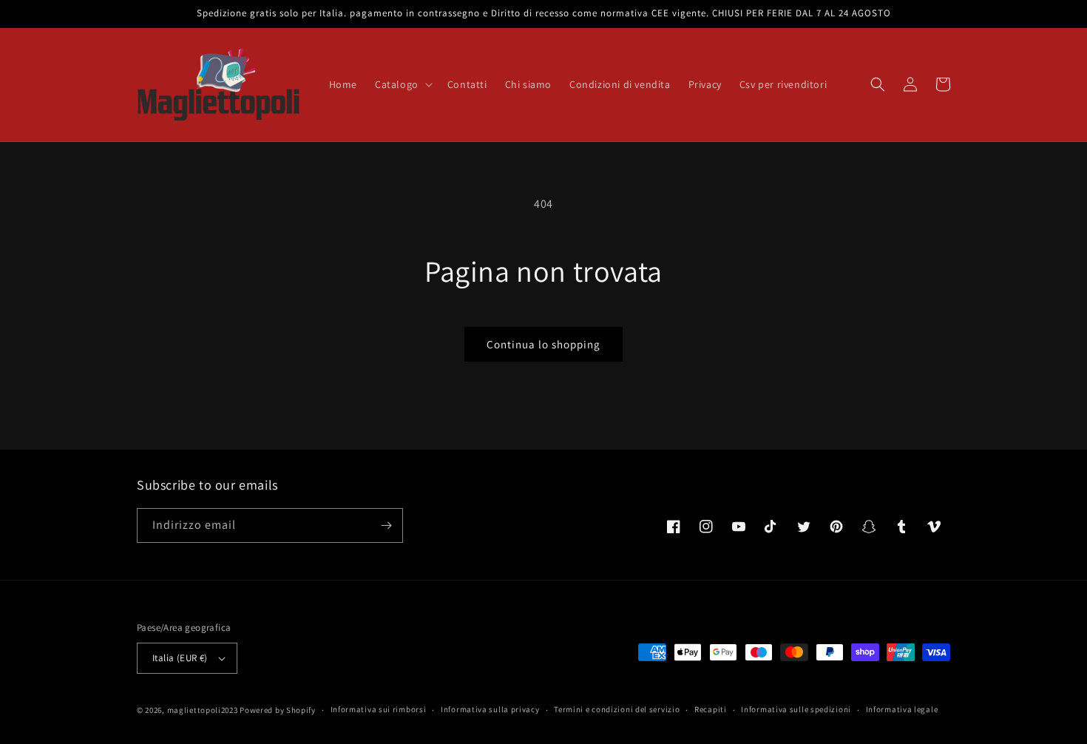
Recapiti (710, 709)
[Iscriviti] (386, 525)
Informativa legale (902, 709)
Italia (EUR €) (180, 658)
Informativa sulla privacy (490, 709)
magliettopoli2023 (202, 710)
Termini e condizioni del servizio (617, 709)
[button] (402, 84)
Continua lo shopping (543, 344)
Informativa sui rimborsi (379, 709)
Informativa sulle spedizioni (796, 709)
